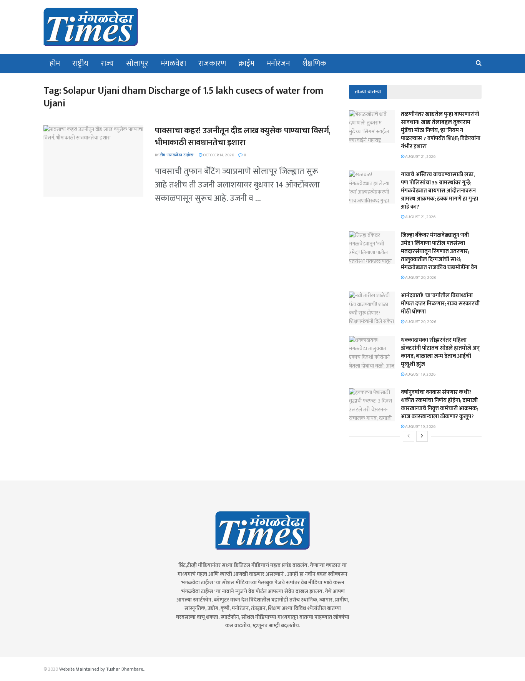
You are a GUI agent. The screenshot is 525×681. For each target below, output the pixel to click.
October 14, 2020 (218, 155)
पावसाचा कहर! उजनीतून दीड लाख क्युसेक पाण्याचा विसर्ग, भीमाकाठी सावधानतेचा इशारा (243, 137)
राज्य (107, 63)
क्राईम (246, 63)
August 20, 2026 (420, 277)
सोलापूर (137, 63)
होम (55, 63)
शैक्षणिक (314, 63)
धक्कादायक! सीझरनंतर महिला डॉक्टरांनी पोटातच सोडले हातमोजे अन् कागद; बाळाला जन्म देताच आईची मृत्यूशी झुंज (440, 352)
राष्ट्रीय (80, 63)
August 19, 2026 (419, 374)
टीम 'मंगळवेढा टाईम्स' (176, 155)
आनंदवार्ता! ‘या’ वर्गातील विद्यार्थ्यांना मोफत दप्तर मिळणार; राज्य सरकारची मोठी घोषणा (440, 303)
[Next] (422, 436)
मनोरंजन (278, 63)
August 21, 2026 (419, 156)
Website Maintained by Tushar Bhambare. (101, 669)
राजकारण (212, 63)
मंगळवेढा (173, 63)
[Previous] (408, 436)
